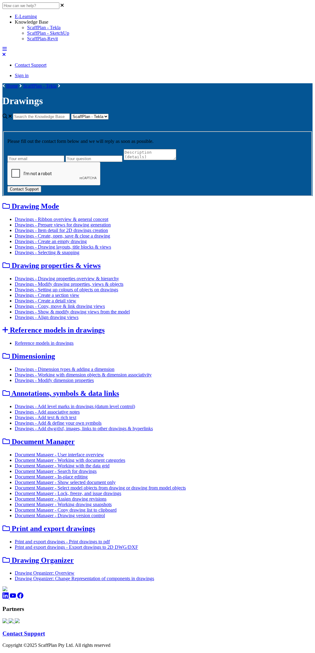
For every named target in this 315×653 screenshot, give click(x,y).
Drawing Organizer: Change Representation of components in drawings (84, 578)
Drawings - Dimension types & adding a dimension (64, 369)
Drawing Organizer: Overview (44, 573)
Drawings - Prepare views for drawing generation (63, 224)
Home (12, 86)
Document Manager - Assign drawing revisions (60, 499)
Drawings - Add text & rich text (45, 417)
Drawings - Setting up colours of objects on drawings (66, 289)
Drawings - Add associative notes (47, 412)
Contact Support (30, 65)
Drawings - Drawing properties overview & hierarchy (67, 278)
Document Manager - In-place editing (51, 476)
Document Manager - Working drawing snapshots (63, 504)
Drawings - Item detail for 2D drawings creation (61, 230)
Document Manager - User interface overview (59, 454)
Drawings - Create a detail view (45, 300)
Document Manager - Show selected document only (65, 482)
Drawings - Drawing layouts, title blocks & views (63, 247)
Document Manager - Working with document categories (70, 460)
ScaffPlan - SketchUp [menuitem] (48, 33)
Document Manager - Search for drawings (56, 471)
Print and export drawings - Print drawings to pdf (62, 541)
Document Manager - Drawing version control (60, 515)
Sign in (22, 75)
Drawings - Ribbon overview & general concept (61, 219)
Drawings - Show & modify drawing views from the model (72, 311)
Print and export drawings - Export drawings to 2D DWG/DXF (76, 547)
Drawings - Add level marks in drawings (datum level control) (75, 406)
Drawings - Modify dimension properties (54, 380)
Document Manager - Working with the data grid (62, 465)
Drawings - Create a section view (47, 295)
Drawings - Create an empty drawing (51, 241)
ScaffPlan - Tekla (40, 86)
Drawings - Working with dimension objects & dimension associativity (83, 374)
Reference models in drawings (44, 343)
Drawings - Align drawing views (46, 317)
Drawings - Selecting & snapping (47, 252)
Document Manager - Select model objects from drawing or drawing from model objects (100, 487)
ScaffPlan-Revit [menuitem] (42, 38)
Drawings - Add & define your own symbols (58, 423)
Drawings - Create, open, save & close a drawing (62, 235)
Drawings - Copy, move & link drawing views (60, 306)
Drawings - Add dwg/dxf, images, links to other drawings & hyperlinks (84, 428)
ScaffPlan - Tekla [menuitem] (44, 27)
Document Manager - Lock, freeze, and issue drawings (68, 493)
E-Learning (26, 16)
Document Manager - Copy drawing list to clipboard (66, 510)
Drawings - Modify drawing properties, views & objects (69, 284)
